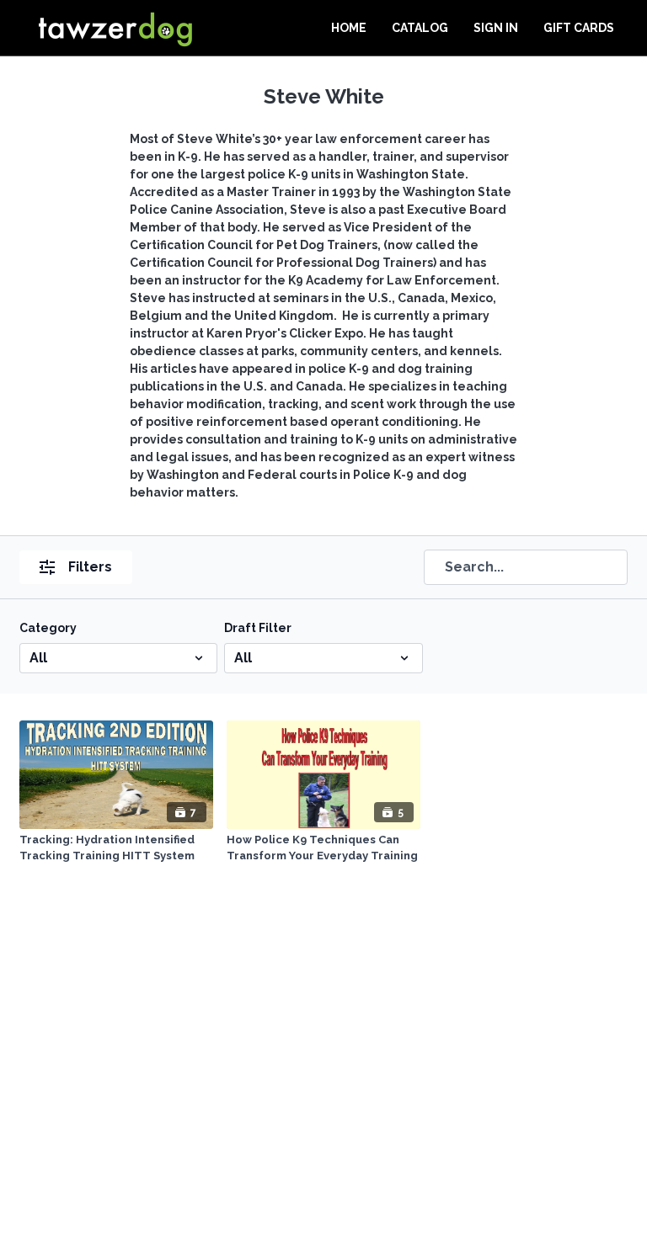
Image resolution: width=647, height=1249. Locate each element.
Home (348, 28)
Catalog (420, 28)
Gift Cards (578, 28)
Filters (90, 567)
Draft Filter (257, 628)
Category (48, 628)
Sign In (495, 28)
